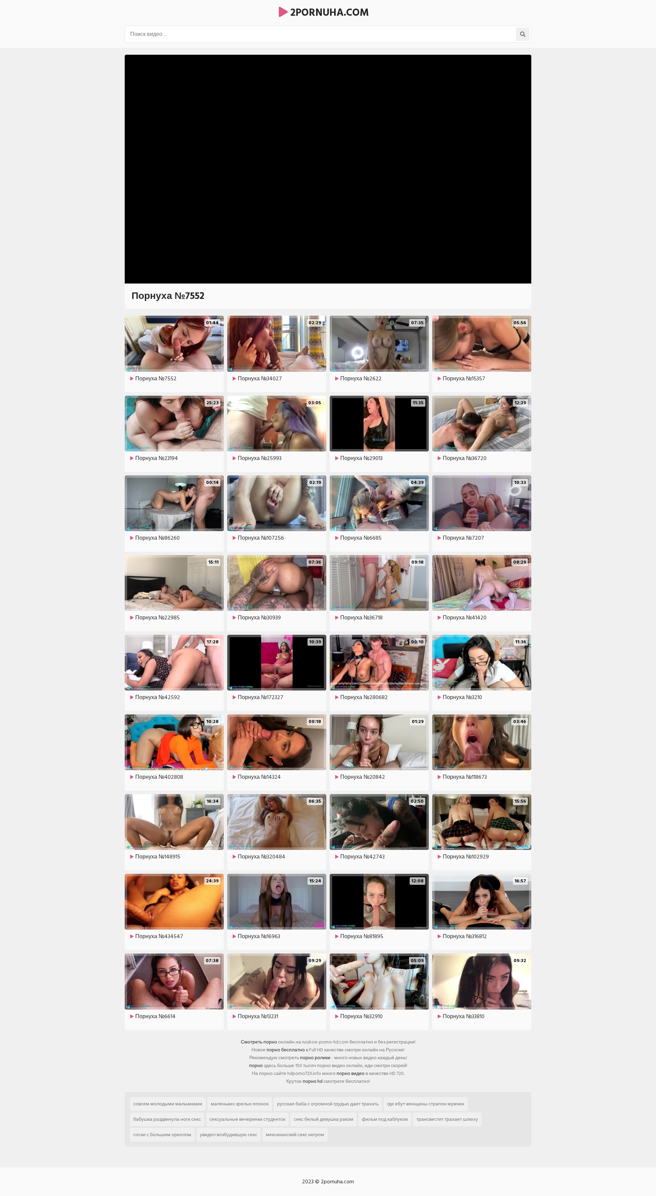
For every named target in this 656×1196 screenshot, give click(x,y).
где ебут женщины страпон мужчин (425, 1104)
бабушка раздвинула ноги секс (167, 1119)
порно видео (351, 1073)
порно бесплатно (285, 1050)
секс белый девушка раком (323, 1119)
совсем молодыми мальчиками (167, 1104)
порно (256, 1065)
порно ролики (315, 1058)
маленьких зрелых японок (240, 1104)
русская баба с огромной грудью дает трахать (328, 1104)
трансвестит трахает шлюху (447, 1119)
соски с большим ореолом (162, 1135)
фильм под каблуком (385, 1119)
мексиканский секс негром (295, 1135)
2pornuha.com (328, 12)
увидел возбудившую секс (228, 1135)
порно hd (313, 1081)
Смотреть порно (259, 1042)
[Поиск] (523, 34)
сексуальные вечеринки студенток (247, 1119)
